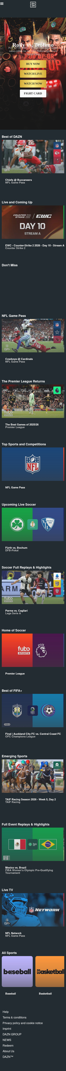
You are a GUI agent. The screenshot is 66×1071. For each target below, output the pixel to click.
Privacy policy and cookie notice (23, 1023)
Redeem (8, 1045)
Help (6, 1012)
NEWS (7, 1040)
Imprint (7, 1029)
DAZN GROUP (12, 1034)
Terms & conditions (14, 1017)
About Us (8, 1051)
